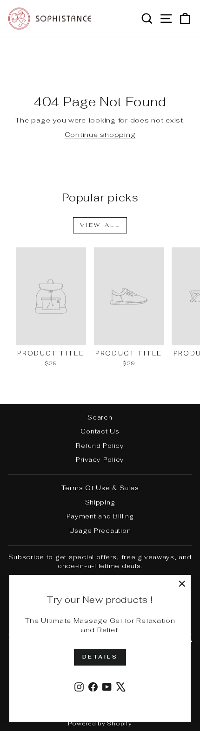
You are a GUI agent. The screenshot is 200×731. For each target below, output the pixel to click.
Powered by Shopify (100, 723)
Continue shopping (100, 134)
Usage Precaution (100, 530)
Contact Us (99, 431)
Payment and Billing (100, 516)
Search (99, 417)
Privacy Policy (100, 459)
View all (100, 225)
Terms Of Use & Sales (100, 488)
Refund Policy (100, 445)
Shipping (100, 502)
